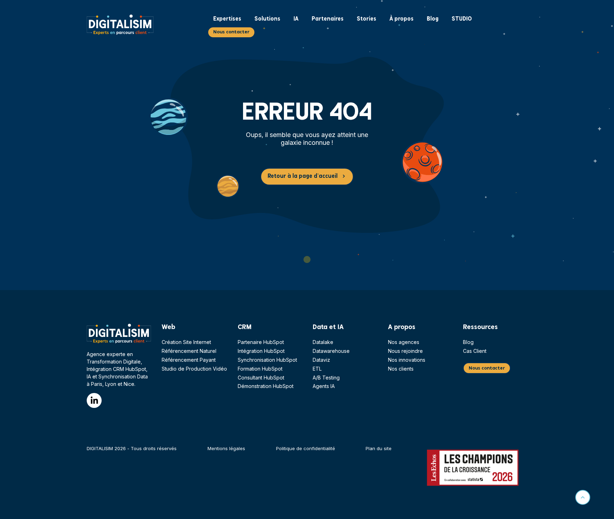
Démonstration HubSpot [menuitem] (265, 386)
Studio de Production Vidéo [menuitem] (194, 369)
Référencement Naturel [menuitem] (189, 351)
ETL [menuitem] (317, 369)
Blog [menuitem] (468, 342)
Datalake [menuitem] (323, 342)
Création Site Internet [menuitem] (186, 342)
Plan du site (379, 448)
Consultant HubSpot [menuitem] (261, 378)
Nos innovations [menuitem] (406, 360)
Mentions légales (226, 448)
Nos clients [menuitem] (401, 369)
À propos (401, 19)
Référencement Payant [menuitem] (189, 360)
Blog (432, 19)
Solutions (267, 19)
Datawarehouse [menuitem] (331, 351)
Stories (366, 19)
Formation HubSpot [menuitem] (260, 369)
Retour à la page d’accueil (303, 176)
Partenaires (328, 19)
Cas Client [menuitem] (474, 351)
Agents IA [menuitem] (324, 386)
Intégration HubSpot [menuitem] (261, 351)
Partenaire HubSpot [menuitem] (261, 342)
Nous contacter (231, 32)
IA (295, 19)
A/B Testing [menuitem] (326, 378)
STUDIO (462, 19)
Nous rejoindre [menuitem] (405, 351)
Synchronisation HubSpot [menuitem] (267, 360)
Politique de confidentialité (305, 448)
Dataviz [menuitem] (321, 360)
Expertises (227, 19)
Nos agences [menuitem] (403, 342)
